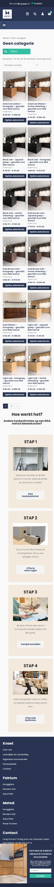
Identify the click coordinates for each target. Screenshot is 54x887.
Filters (14, 51)
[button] (35, 14)
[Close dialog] (52, 845)
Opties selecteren (14, 120)
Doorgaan (40, 876)
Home (6, 38)
